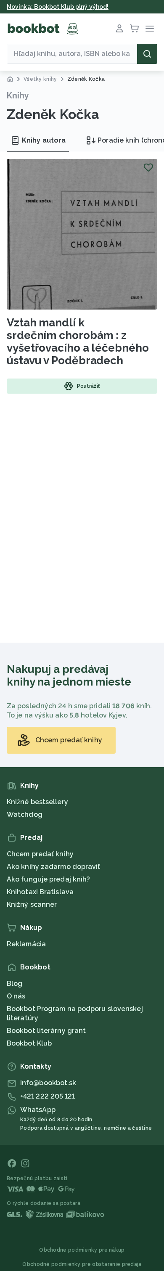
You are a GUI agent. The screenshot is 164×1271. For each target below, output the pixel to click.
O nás (16, 996)
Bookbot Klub (29, 1043)
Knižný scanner (32, 904)
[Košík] (134, 28)
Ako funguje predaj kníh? (48, 879)
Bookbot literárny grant (46, 1031)
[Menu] (149, 28)
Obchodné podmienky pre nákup (81, 1250)
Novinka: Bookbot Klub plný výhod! (57, 6)
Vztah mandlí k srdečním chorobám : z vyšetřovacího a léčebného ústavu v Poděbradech (78, 341)
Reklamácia (26, 944)
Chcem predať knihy (40, 854)
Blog (14, 984)
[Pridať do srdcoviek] (148, 167)
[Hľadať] (147, 54)
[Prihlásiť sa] (119, 28)
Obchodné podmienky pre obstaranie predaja (81, 1264)
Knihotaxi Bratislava (40, 892)
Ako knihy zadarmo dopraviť (54, 867)
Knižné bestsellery (37, 802)
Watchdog (24, 814)
